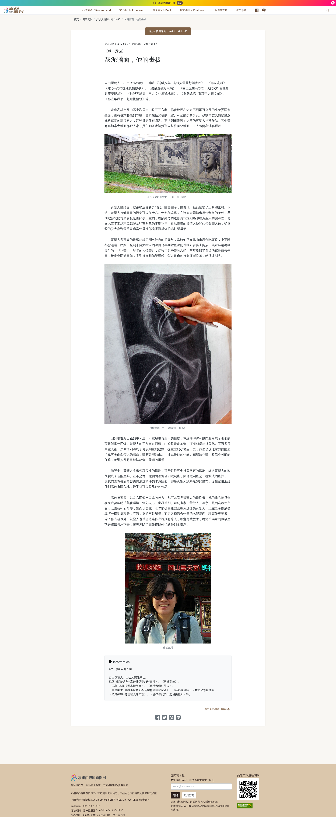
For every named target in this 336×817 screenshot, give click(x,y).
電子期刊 (87, 19)
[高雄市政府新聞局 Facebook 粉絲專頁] (256, 10)
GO (179, 2)
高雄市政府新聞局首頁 (248, 789)
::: (24, 8)
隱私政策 (214, 806)
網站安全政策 (93, 785)
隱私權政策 (77, 785)
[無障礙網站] (245, 805)
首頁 (76, 19)
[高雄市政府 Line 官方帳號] (263, 10)
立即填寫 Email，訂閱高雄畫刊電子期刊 (192, 780)
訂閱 (175, 795)
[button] (327, 10)
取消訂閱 (189, 795)
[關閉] (333, 3)
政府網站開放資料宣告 (115, 785)
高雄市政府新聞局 (88, 777)
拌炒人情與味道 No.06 (108, 19)
